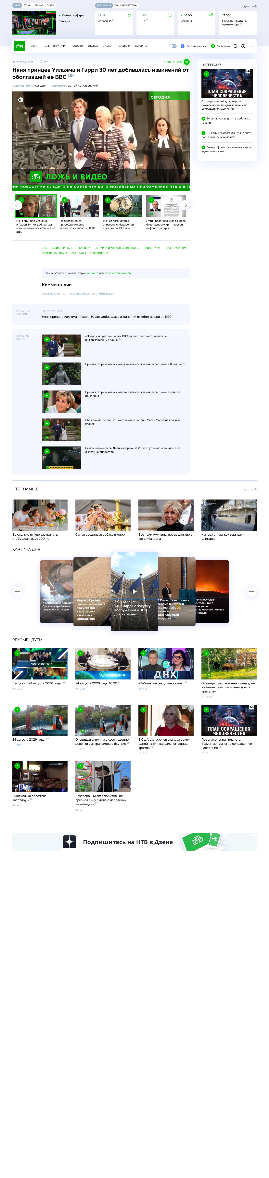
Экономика (223, 46)
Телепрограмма (54, 46)
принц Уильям (176, 248)
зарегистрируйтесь (118, 273)
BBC (44, 248)
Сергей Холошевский (83, 85)
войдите (92, 273)
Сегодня (40, 85)
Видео (107, 46)
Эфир (34, 46)
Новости (76, 46)
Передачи (123, 46)
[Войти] (243, 46)
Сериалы (141, 46)
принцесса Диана (54, 253)
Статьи (93, 46)
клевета (85, 248)
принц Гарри (152, 248)
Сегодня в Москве (196, 46)
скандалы (78, 253)
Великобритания (63, 248)
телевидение (99, 253)
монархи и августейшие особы (117, 248)
